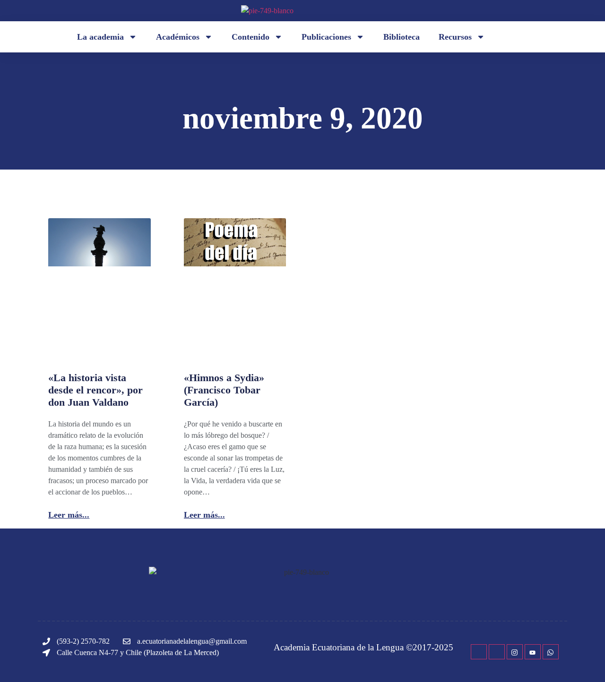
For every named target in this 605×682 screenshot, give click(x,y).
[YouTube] (533, 651)
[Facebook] (479, 651)
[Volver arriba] (584, 661)
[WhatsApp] (551, 651)
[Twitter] (497, 651)
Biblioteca (401, 37)
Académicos (177, 37)
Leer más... (68, 515)
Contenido (250, 37)
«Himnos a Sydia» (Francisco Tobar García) (224, 390)
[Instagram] (515, 651)
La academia (100, 37)
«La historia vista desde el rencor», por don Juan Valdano (95, 390)
